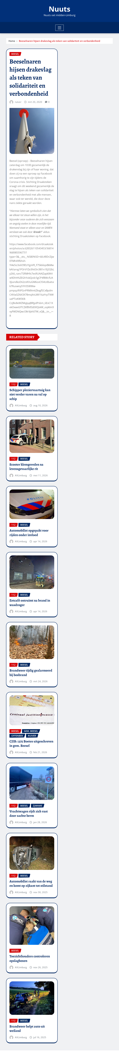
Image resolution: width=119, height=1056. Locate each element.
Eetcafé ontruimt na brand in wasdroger (29, 602)
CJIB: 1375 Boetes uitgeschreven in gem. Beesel (31, 743)
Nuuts (59, 9)
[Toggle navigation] (59, 28)
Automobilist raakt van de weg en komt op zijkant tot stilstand (31, 883)
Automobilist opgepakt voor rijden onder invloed (28, 532)
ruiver (18, 101)
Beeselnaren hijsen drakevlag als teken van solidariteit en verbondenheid (59, 40)
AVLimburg (21, 405)
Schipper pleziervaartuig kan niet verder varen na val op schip (29, 394)
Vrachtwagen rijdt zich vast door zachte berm (28, 813)
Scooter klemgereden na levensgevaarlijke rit (26, 466)
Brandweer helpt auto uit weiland (27, 1028)
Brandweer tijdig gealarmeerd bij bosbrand (30, 672)
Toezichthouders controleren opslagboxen (29, 958)
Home (12, 40)
